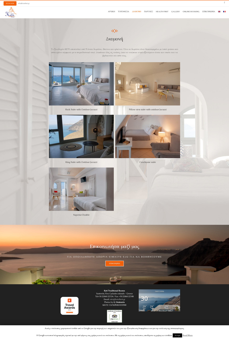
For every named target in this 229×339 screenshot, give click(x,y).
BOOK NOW (10, 3)
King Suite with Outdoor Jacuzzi (81, 162)
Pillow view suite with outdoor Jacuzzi (148, 109)
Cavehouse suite (147, 162)
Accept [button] (177, 335)
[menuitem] (113, 11)
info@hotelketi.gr (24, 3)
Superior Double (81, 214)
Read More (188, 335)
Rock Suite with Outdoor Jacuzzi (81, 109)
